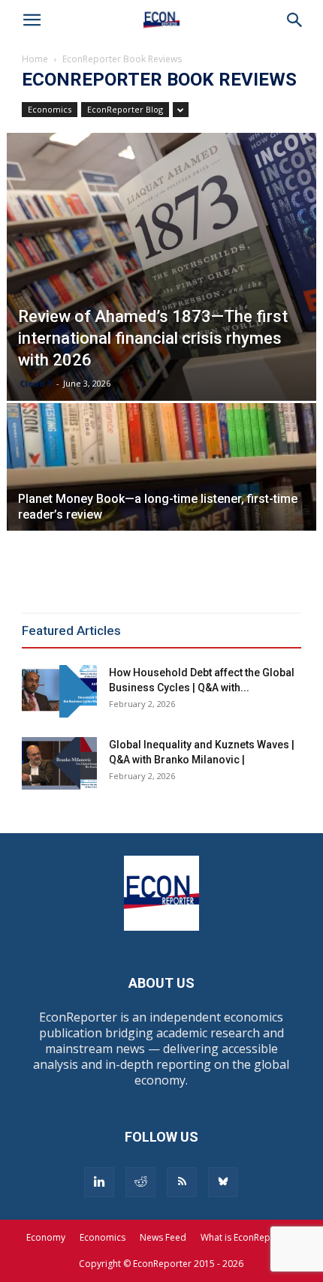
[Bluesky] (223, 1182)
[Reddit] (140, 1182)
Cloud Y (36, 383)
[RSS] (182, 1182)
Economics (49, 109)
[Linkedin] (99, 1182)
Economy (45, 1237)
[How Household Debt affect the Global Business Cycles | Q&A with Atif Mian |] (59, 691)
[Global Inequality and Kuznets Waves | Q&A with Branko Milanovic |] (59, 763)
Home (35, 59)
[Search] (295, 20)
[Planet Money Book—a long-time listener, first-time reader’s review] (162, 518)
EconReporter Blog (125, 109)
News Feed (163, 1237)
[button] (32, 20)
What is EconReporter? (248, 1237)
